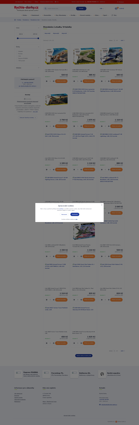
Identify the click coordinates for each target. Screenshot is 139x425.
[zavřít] (102, 204)
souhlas (61, 209)
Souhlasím (75, 214)
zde (76, 219)
